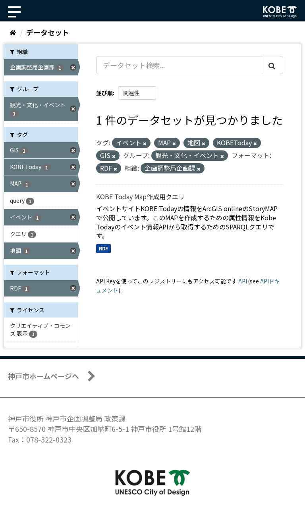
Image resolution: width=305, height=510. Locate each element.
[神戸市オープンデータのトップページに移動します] (280, 12)
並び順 (104, 93)
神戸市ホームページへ (43, 376)
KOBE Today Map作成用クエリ (140, 196)
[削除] (145, 143)
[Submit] (272, 65)
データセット (47, 32)
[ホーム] (13, 32)
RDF (103, 248)
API (242, 281)
